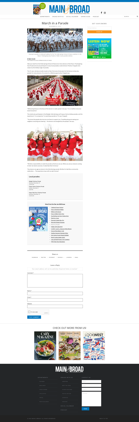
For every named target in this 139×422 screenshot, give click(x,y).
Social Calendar (72, 16)
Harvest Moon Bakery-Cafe (57, 231)
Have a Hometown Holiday (57, 209)
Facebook (35, 257)
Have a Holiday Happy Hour (57, 214)
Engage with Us (58, 16)
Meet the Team (66, 385)
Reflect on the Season (56, 211)
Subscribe (65, 381)
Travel (41, 397)
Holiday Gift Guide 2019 (57, 226)
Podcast (96, 16)
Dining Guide (85, 16)
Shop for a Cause (55, 218)
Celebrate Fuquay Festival (57, 207)
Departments (45, 16)
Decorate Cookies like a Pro (57, 220)
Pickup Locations (67, 389)
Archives (64, 401)
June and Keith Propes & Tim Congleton (60, 239)
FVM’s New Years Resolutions (58, 241)
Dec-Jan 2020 (58, 204)
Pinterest (52, 257)
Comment (30, 273)
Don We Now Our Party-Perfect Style (60, 216)
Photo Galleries (44, 401)
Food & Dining (43, 389)
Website (29, 304)
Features (42, 381)
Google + (61, 257)
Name (29, 291)
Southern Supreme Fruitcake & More (59, 233)
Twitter (43, 257)
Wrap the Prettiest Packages (58, 222)
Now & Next (42, 385)
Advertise (65, 397)
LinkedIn (69, 257)
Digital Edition (66, 393)
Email (76, 257)
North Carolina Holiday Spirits (58, 237)
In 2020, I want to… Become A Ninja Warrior (61, 229)
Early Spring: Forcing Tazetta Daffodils (60, 235)
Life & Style (42, 393)
